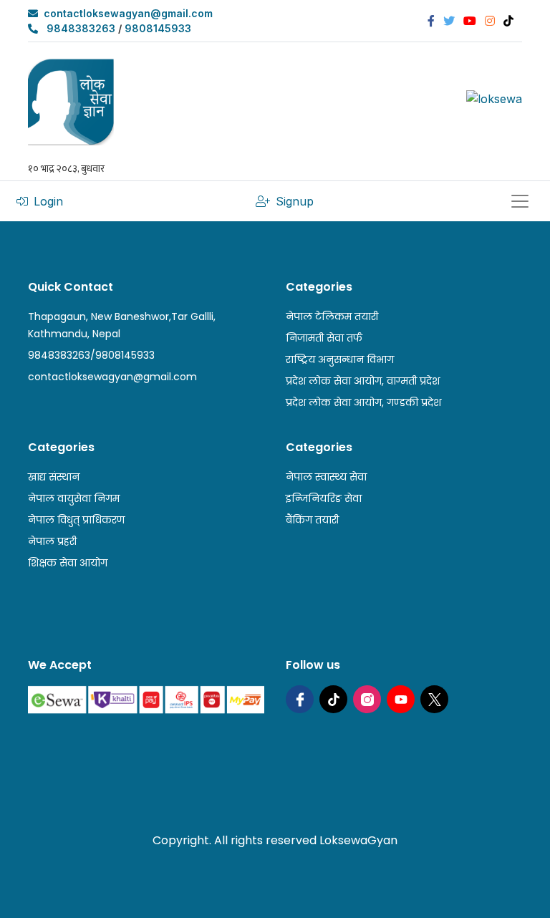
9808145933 (158, 28)
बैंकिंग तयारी (312, 520)
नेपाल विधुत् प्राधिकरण (76, 520)
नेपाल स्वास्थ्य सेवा (326, 477)
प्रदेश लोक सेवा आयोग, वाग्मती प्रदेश (363, 381)
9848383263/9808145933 (91, 355)
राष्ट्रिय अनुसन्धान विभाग (340, 359)
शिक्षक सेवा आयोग (67, 563)
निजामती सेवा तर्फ (324, 338)
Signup (295, 201)
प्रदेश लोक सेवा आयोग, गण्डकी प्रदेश (363, 402)
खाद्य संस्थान (53, 477)
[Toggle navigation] (520, 201)
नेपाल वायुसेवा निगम (74, 498)
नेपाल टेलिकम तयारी (332, 316)
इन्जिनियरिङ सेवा (324, 498)
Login (48, 201)
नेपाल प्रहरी (52, 541)
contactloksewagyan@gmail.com (128, 13)
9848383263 (81, 28)
